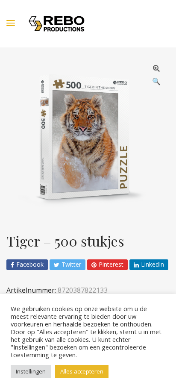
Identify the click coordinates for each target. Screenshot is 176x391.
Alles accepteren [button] (81, 371)
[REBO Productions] (56, 24)
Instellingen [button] (31, 371)
